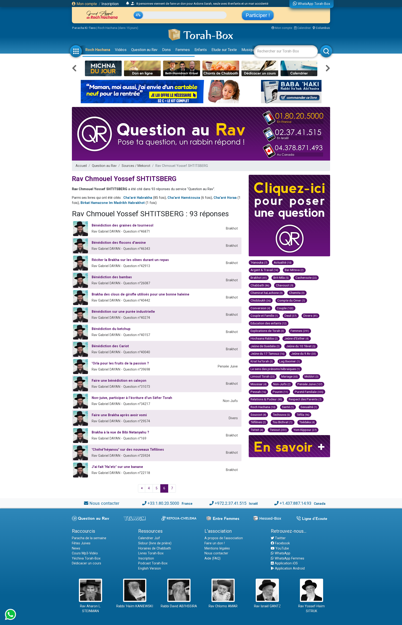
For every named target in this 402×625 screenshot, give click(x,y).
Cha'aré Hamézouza (184, 198)
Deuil (291, 315)
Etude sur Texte (224, 50)
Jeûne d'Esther (296, 338)
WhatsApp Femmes (289, 558)
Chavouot (284, 285)
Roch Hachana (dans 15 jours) (118, 28)
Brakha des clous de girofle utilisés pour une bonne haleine (140, 294)
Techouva (281, 414)
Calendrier (304, 28)
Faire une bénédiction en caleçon (119, 381)
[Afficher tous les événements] (127, 3)
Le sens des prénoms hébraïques (275, 369)
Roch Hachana (97, 50)
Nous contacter (104, 503)
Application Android (289, 568)
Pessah (258, 392)
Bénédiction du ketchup (111, 329)
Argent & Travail (264, 270)
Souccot (258, 414)
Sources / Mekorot (136, 166)
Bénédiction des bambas (112, 277)
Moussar (259, 384)
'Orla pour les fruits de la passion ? (120, 363)
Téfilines (258, 422)
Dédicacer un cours (86, 563)
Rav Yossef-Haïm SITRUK (311, 608)
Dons (166, 50)
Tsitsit (257, 430)
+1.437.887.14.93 (295, 503)
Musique (248, 50)
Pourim (280, 392)
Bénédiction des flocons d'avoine (119, 243)
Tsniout (278, 430)
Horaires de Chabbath (154, 548)
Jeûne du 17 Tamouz (268, 353)
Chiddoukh (261, 300)
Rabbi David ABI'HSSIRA (179, 606)
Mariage (289, 376)
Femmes (182, 50)
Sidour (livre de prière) (154, 543)
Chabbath (260, 285)
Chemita (297, 293)
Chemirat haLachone (267, 293)
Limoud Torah (263, 376)
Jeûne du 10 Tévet (300, 346)
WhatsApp (282, 553)
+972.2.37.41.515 (230, 503)
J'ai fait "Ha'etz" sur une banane (117, 467)
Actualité (282, 262)
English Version (149, 568)
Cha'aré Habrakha (137, 198)
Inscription (110, 4)
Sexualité (309, 407)
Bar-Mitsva (294, 270)
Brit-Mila (281, 277)
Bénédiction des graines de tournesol (122, 225)
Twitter (280, 538)
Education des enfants (269, 323)
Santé (288, 407)
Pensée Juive (309, 384)
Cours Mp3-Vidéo (85, 553)
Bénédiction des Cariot (110, 346)
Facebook (282, 543)
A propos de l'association (223, 538)
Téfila (303, 414)
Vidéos (121, 50)
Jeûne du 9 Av (303, 353)
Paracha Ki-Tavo (84, 28)
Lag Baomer (289, 361)
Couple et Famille (264, 315)
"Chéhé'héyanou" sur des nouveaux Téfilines (128, 450)
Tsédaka (307, 422)
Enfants (200, 50)
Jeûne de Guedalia (265, 346)
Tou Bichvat (282, 422)
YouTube (282, 548)
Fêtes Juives (81, 543)
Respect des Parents (305, 399)
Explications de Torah (267, 331)
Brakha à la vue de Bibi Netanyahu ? (120, 432)
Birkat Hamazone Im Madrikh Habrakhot (112, 203)
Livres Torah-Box (151, 553)
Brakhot (259, 277)
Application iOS (286, 563)
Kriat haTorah (262, 361)
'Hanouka (259, 262)
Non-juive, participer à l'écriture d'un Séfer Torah (132, 398)
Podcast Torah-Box (153, 563)
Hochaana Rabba (264, 338)
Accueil (81, 166)
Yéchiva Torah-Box (86, 558)
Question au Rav (144, 50)
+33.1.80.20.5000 (163, 503)
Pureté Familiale (309, 392)
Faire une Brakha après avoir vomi (119, 415)
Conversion (260, 308)
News (76, 548)
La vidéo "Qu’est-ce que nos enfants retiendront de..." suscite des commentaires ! (185, 7)
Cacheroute (306, 277)
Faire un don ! (214, 543)
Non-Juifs (282, 384)
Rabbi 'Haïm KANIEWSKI (134, 606)
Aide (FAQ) (212, 558)
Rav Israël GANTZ (267, 606)
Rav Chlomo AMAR (223, 606)
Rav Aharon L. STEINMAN (90, 608)
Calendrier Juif (149, 538)
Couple (285, 308)
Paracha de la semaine (89, 538)
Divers (310, 315)
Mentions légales (217, 548)
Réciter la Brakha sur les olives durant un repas (130, 260)
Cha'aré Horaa (225, 198)
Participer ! (258, 15)
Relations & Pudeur (266, 399)
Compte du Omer (291, 300)
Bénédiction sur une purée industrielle (123, 312)
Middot (311, 376)
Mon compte (86, 4)
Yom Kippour (305, 430)
